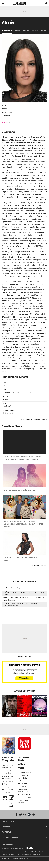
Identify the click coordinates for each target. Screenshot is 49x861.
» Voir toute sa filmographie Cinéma (34, 419)
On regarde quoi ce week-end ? (17, 588)
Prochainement (8, 821)
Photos (26, 30)
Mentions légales (7, 858)
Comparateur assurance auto (10, 852)
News (17, 30)
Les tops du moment (10, 837)
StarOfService (6, 854)
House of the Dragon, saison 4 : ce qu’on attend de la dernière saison (24, 599)
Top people (6, 832)
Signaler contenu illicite (20, 858)
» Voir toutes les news (39, 566)
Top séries (6, 827)
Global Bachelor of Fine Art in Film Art (32, 852)
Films (43, 30)
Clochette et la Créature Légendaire (17, 392)
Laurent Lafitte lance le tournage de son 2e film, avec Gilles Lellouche (23, 604)
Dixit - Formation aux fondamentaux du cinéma (25, 854)
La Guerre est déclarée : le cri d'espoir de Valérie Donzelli (24, 593)
